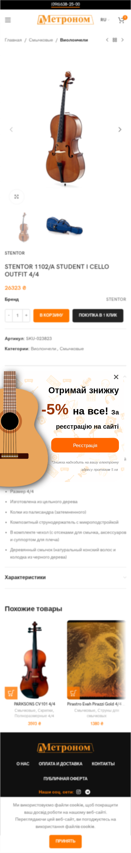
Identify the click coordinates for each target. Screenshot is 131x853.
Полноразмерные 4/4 (34, 716)
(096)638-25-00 (65, 4)
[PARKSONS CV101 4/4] (34, 659)
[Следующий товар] (122, 40)
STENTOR (15, 253)
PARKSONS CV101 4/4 (34, 704)
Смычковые (41, 40)
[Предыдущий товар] (107, 40)
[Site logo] (65, 19)
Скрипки (45, 710)
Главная (13, 40)
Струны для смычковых (103, 713)
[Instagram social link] (78, 792)
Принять (65, 841)
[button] (11, 129)
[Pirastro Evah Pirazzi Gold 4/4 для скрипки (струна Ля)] (96, 659)
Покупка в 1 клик (98, 315)
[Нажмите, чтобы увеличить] (17, 197)
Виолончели (74, 40)
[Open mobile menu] (8, 20)
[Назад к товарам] (115, 40)
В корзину (51, 315)
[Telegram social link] (87, 792)
